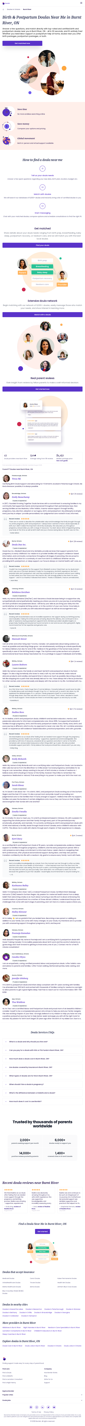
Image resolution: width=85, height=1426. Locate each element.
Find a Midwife (7, 1376)
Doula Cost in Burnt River (12, 1346)
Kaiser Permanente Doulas (67, 1278)
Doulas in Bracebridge (43, 1312)
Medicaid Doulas (8, 1278)
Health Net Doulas (64, 1283)
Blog (45, 1376)
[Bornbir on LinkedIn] (42, 1407)
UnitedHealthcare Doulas (11, 1283)
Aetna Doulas (35, 1287)
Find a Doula (6, 1373)
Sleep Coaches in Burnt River (14, 1334)
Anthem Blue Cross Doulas (67, 1287)
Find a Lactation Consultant (12, 1379)
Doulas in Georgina (62, 1312)
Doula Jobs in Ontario (72, 1346)
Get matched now (22, 43)
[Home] (3, 9)
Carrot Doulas (35, 1278)
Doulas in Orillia (25, 1312)
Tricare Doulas (35, 1283)
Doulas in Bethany (9, 1312)
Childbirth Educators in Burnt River (48, 1331)
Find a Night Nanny (9, 1383)
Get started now (43, 389)
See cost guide (62, 461)
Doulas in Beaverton (34, 1309)
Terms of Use (36, 1412)
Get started (42, 1231)
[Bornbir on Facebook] (31, 1407)
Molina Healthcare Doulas (11, 1287)
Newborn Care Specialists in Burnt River (64, 1327)
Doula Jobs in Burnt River (35, 1346)
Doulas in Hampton (29, 1316)
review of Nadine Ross (12, 1208)
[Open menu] (81, 3)
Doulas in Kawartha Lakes (12, 1309)
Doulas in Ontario (13, 9)
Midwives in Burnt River (11, 1327)
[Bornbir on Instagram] (36, 1407)
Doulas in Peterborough (54, 1309)
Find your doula (42, 245)
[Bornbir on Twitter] (48, 1407)
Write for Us (48, 1379)
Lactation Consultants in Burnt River (17, 1331)
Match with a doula (42, 314)
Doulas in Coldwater (10, 1316)
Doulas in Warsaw (73, 1309)
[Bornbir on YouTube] (54, 1407)
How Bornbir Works (50, 1373)
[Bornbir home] (6, 3)
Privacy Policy (49, 1412)
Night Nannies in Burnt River (34, 1327)
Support (47, 1383)
